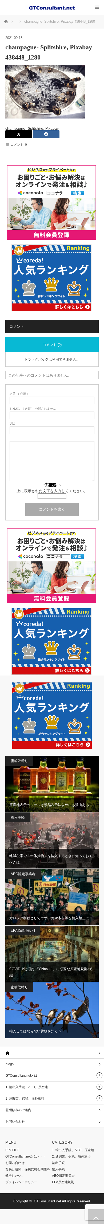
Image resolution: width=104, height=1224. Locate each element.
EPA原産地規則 (23, 931)
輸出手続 (58, 1163)
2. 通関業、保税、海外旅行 (25, 1098)
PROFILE (12, 1150)
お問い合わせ (15, 1121)
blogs (10, 1064)
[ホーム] (52, 1053)
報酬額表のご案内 (18, 1110)
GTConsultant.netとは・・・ (26, 1156)
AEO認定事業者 (23, 874)
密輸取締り (19, 761)
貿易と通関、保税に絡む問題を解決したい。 (27, 1172)
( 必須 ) (19, 393)
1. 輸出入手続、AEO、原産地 (27, 1087)
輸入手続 (18, 817)
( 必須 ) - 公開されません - (34, 408)
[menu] (96, 7)
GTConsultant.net (47, 1201)
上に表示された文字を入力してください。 (52, 491)
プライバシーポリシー (21, 1182)
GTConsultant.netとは (21, 1075)
